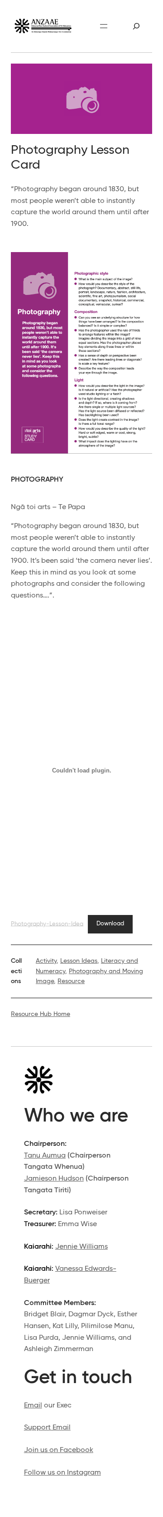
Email (33, 1405)
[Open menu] (103, 26)
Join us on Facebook (58, 1450)
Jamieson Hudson (54, 1178)
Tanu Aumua (45, 1155)
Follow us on (45, 1472)
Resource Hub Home (40, 1014)
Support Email (47, 1427)
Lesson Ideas (78, 961)
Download (110, 924)
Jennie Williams (81, 1246)
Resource (71, 981)
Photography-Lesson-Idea (47, 924)
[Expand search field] (136, 26)
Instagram (84, 1472)
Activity (46, 961)
